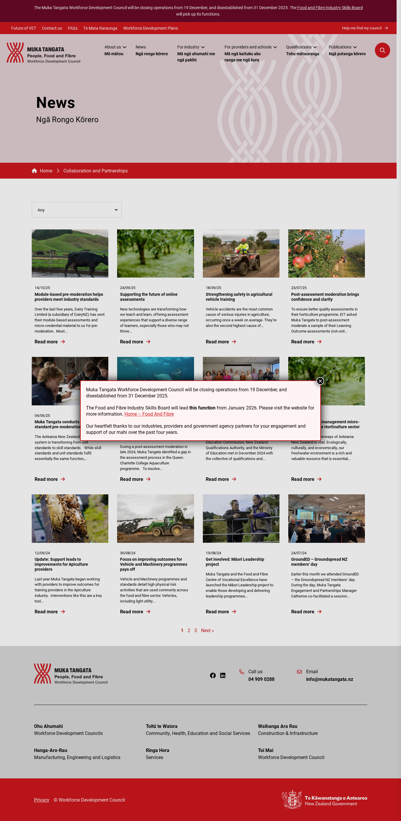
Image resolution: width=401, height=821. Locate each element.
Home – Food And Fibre (149, 414)
